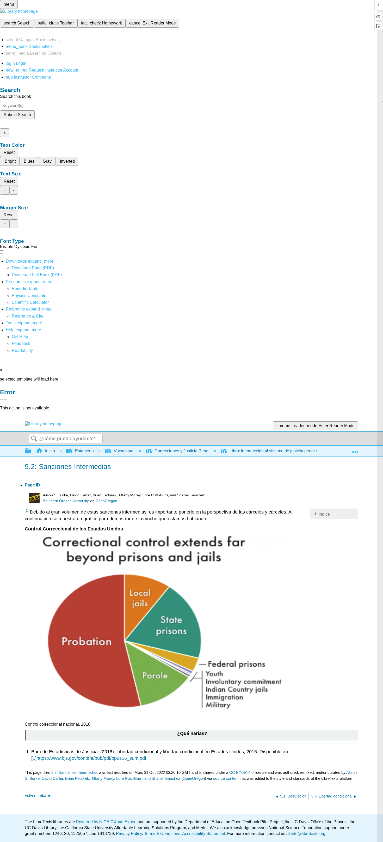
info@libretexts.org (307, 833)
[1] (33, 758)
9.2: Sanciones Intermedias (74, 772)
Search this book (15, 96)
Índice (324, 514)
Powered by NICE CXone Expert (107, 822)
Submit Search (17, 114)
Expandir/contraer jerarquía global (31, 451)
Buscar (34, 438)
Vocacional (124, 451)
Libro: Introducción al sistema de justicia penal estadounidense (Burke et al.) (299, 451)
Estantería (84, 451)
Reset (9, 152)
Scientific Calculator (30, 302)
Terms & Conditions (162, 833)
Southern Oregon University (66, 501)
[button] (21, 343)
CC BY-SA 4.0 (241, 772)
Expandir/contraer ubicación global (355, 449)
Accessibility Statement (203, 833)
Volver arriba (35, 795)
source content (225, 778)
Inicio (50, 451)
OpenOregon (106, 501)
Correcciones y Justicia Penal (182, 451)
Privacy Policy (129, 833)
